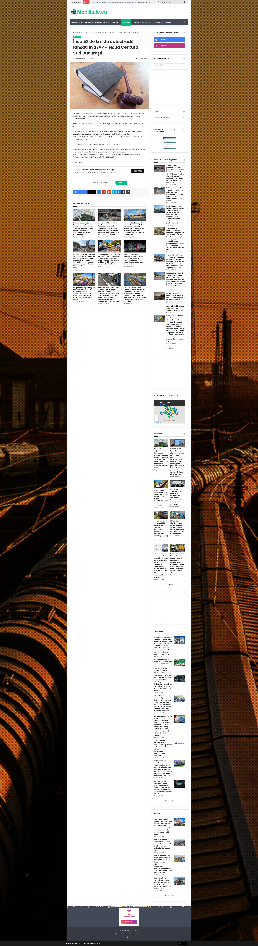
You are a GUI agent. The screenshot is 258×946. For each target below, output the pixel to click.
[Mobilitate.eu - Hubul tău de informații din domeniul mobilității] (88, 11)
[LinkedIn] (99, 192)
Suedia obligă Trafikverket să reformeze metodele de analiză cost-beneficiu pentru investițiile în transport (176, 496)
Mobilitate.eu (76, 22)
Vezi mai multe (169, 348)
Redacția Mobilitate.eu (81, 58)
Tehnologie (159, 22)
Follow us (129, 922)
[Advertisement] (149, 11)
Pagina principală (79, 32)
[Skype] (114, 192)
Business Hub (146, 22)
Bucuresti (125, 22)
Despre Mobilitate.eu (121, 934)
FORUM (168, 22)
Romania (136, 22)
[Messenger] (119, 192)
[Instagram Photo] (77, 916)
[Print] (128, 192)
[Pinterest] (104, 192)
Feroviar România (101, 22)
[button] (129, 943)
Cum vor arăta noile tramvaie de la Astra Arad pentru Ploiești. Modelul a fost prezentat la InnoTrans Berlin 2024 (162, 883)
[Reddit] (109, 192)
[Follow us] (129, 913)
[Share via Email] (123, 192)
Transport (87, 22)
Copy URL (121, 182)
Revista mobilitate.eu (136, 934)
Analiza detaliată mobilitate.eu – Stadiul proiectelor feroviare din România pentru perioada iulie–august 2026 (163, 845)
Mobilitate (114, 22)
